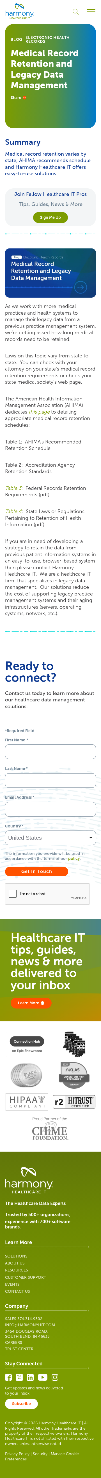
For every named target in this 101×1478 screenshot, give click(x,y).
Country (14, 826)
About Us (15, 1263)
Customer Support (25, 1277)
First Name (16, 740)
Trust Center (19, 1349)
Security (40, 1453)
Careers (13, 1342)
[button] (91, 12)
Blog (16, 40)
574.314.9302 (29, 1318)
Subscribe (21, 1403)
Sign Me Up (50, 217)
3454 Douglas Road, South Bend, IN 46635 (27, 1334)
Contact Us (17, 1291)
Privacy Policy (17, 1453)
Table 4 (13, 511)
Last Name (16, 768)
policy (74, 858)
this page (39, 412)
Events (12, 1284)
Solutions (16, 1256)
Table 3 (13, 488)
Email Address (19, 797)
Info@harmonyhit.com (30, 1325)
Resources (16, 1270)
